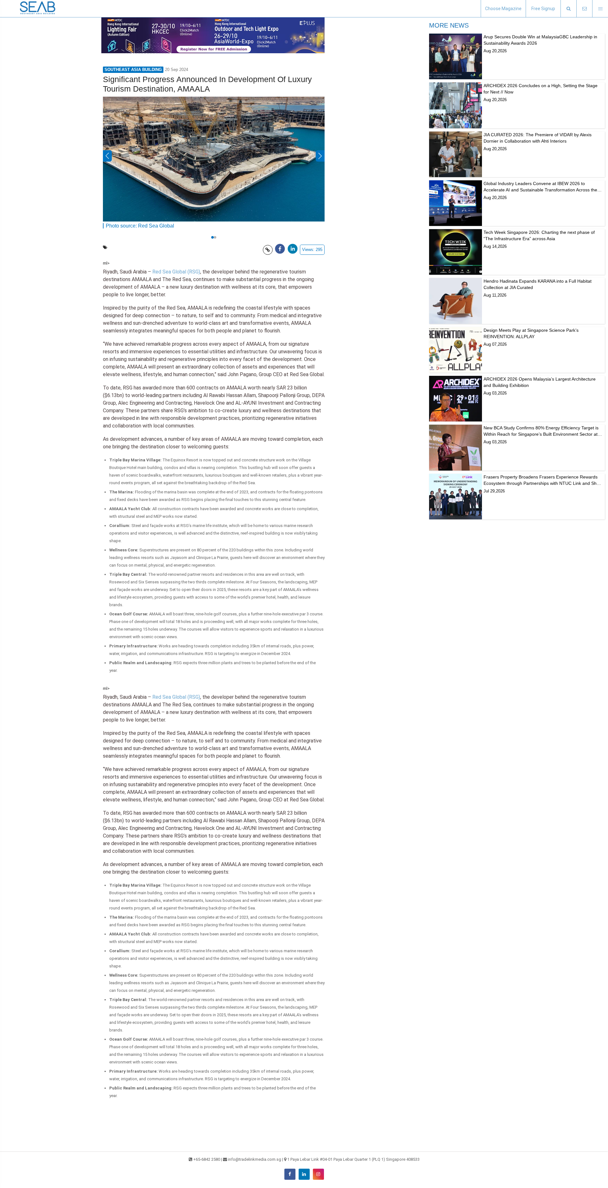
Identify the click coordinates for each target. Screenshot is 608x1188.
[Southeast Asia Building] (38, 8)
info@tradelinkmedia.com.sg (254, 1159)
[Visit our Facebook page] (289, 1174)
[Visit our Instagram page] (318, 1174)
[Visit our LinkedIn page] (304, 1174)
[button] (568, 8)
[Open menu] (600, 8)
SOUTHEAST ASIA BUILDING (133, 69)
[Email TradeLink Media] (584, 8)
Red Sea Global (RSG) (176, 272)
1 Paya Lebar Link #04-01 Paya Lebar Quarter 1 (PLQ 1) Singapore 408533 (353, 1159)
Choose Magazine (503, 8)
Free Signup (543, 8)
